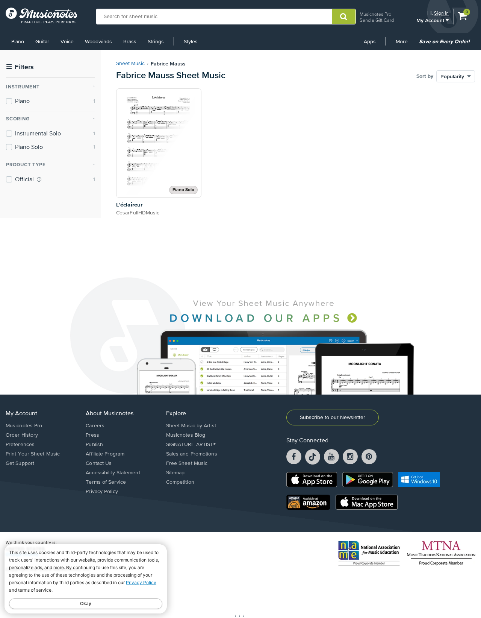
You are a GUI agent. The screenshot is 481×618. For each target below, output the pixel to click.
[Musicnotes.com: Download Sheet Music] (41, 15)
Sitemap (175, 472)
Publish (94, 444)
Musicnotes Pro (375, 14)
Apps (370, 41)
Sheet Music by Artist (191, 425)
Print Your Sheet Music (33, 454)
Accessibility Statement (113, 472)
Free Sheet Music (187, 463)
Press (92, 435)
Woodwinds (98, 41)
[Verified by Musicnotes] (39, 179)
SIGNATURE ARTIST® (191, 444)
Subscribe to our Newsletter (332, 417)
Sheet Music (130, 63)
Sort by (424, 76)
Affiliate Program (105, 454)
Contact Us (99, 463)
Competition (180, 482)
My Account (431, 20)
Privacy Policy (102, 491)
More (404, 44)
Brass (129, 41)
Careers (95, 425)
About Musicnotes (109, 414)
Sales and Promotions (191, 454)
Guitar (42, 41)
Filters (20, 67)
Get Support (20, 463)
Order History (22, 435)
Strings (156, 41)
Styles (191, 41)
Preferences (20, 444)
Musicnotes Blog (186, 435)
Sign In (441, 13)
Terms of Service (106, 482)
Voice (67, 41)
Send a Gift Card (377, 20)
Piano (17, 41)
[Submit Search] (343, 16)
